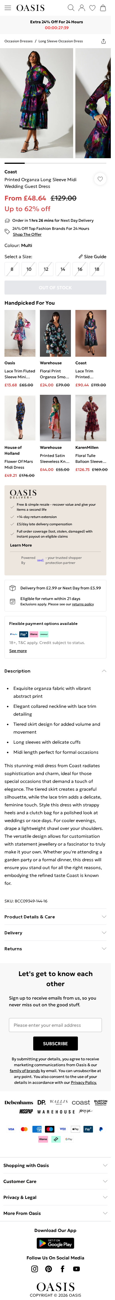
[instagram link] (34, 1269)
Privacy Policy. (84, 1082)
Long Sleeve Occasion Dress (61, 41)
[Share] (104, 41)
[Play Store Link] (55, 1243)
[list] (55, 106)
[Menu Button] (7, 7)
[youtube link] (76, 1269)
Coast (10, 171)
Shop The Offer (27, 234)
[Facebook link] (62, 1269)
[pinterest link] (48, 1269)
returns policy (83, 604)
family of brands (25, 1070)
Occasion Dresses (18, 41)
